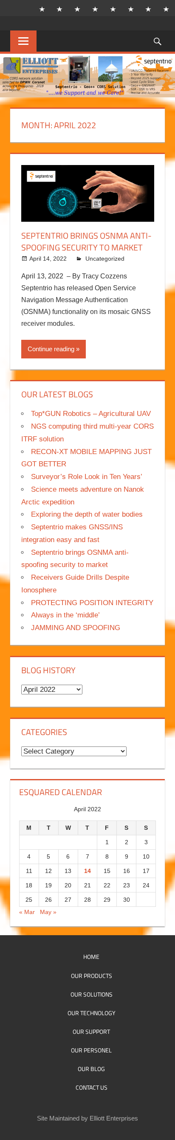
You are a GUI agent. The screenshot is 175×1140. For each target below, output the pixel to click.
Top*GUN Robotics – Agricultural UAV (91, 414)
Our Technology (92, 1012)
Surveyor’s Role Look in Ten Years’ (86, 477)
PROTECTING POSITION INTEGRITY (92, 603)
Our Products (91, 975)
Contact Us (91, 1087)
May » (48, 912)
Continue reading (51, 348)
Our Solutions (92, 994)
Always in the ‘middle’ (65, 615)
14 (87, 870)
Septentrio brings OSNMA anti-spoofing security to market (86, 241)
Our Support (91, 1031)
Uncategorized (104, 258)
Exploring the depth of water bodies (87, 514)
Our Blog (91, 1068)
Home (91, 956)
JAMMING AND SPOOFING (75, 628)
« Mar (27, 912)
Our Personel (91, 1050)
